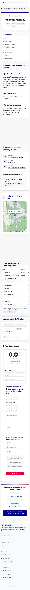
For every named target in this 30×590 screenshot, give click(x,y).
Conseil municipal (8, 52)
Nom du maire (7, 38)
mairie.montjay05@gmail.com (17, 167)
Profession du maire (9, 44)
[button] (15, 215)
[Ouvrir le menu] (26, 2)
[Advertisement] (15, 131)
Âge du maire (7, 41)
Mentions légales (5, 542)
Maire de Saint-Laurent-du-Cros (15, 499)
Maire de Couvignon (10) (6, 561)
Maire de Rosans (15, 493)
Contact (3, 546)
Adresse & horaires (8, 49)
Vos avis (6, 55)
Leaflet (12, 231)
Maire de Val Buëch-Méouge (15, 496)
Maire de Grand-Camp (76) (7, 570)
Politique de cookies (24, 586)
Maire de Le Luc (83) (6, 577)
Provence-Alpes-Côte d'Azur (10, 8)
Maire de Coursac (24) (6, 558)
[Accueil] (1, 8)
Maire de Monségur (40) (6, 574)
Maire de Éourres (15, 503)
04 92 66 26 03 (12, 162)
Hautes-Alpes (22, 8)
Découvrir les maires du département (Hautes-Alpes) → (15, 513)
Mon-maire (6, 525)
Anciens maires (7, 58)
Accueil (2, 539)
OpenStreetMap (18, 231)
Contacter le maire (8, 47)
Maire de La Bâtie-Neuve (15, 506)
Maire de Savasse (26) (6, 554)
